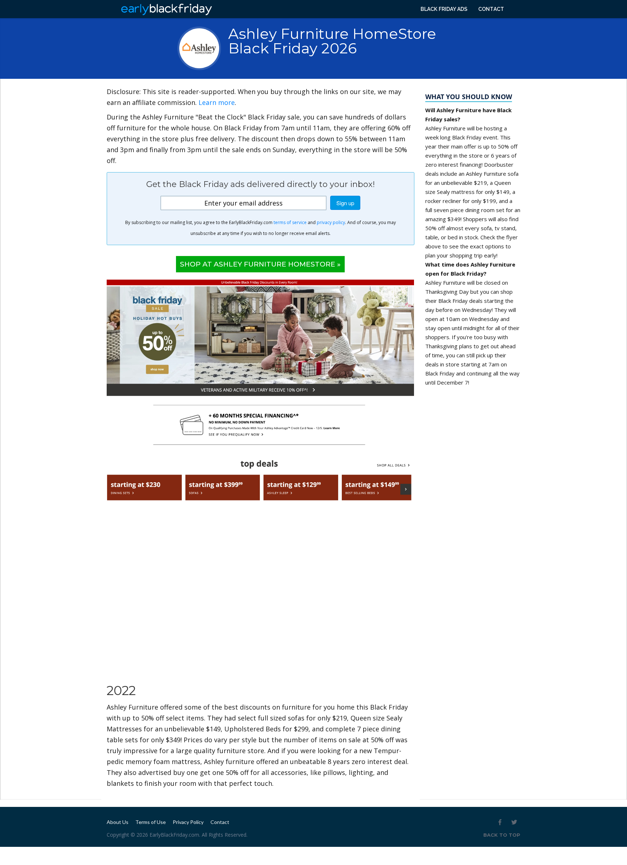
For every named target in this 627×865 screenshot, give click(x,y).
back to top (501, 835)
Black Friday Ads (444, 9)
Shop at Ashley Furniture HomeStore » (260, 264)
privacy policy (331, 222)
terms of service (290, 222)
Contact (491, 9)
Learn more (216, 102)
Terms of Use (150, 822)
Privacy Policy (188, 822)
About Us (117, 822)
